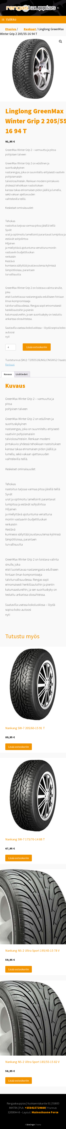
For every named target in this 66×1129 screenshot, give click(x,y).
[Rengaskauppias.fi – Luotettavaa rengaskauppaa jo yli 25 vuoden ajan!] (33, 8)
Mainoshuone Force (45, 1112)
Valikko (11, 19)
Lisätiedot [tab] (22, 374)
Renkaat (30, 29)
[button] (60, 41)
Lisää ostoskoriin (36, 347)
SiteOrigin (30, 1124)
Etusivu (10, 29)
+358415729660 (35, 1108)
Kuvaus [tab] (8, 374)
